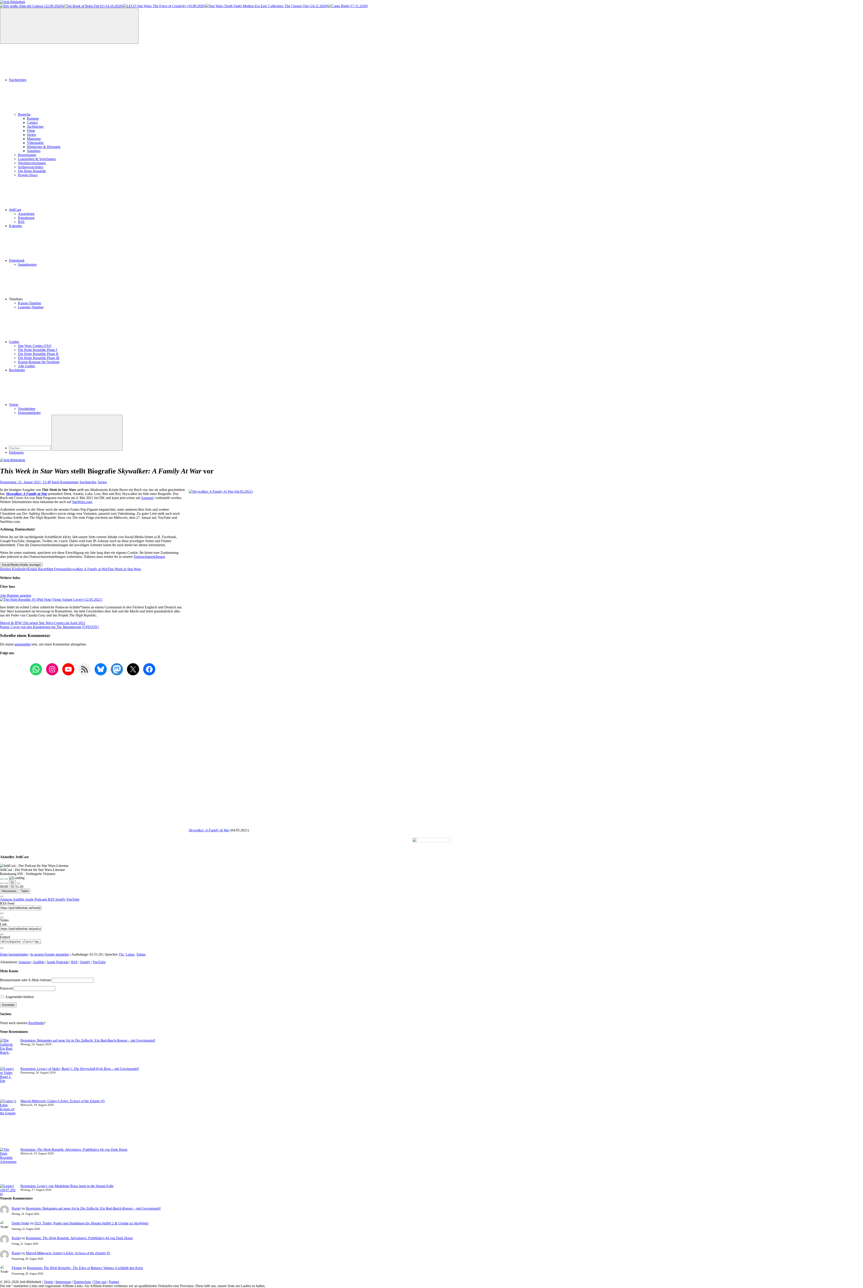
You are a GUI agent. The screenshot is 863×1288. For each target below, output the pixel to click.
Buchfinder (17, 370)
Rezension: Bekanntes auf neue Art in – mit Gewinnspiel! (87, 1040)
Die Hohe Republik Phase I (37, 350)
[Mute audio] (2, 883)
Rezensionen (27, 155)
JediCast (15, 210)
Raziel (16, 1208)
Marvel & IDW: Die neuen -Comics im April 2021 (42, 623)
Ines (55, 482)
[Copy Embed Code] (2, 948)
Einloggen (16, 452)
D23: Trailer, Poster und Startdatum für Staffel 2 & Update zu (91, 1223)
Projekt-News (28, 175)
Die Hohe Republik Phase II (38, 354)
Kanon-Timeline (29, 303)
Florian (17, 1268)
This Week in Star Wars (124, 569)
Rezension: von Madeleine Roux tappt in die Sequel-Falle (66, 1186)
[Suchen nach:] (30, 448)
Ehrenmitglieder (29, 413)
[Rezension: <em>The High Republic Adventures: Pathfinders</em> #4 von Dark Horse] (8, 1166)
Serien (31, 135)
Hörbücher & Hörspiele (43, 147)
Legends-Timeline (31, 307)
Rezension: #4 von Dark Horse (73, 1149)
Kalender (15, 226)
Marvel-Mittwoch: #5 (62, 1101)
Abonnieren (9, 891)
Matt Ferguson (57, 569)
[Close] (2, 896)
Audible (19, 899)
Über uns (100, 1282)
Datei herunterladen (14, 954)
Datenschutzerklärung (149, 557)
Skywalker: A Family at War (26, 494)
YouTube (72, 899)
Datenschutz (82, 1282)
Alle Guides (26, 366)
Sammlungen (27, 264)
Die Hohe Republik (32, 171)
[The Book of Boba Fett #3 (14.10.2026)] (92, 6)
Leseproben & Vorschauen (37, 159)
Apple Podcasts (36, 899)
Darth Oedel (20, 1223)
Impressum (63, 1282)
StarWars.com (82, 502)
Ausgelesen (26, 214)
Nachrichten (17, 80)
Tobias (141, 954)
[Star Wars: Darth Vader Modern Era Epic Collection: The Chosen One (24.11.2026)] (266, 6)
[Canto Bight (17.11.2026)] (348, 6)
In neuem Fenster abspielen (49, 954)
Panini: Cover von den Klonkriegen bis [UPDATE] (49, 627)
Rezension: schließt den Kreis (85, 1268)
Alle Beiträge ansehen (15, 595)
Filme (31, 131)
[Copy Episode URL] (2, 934)
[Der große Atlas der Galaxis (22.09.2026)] (31, 6)
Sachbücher (35, 126)
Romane (33, 118)
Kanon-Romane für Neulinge (39, 362)
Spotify (60, 899)
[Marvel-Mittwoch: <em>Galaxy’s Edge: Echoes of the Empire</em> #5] (8, 1123)
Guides (14, 342)
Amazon (147, 498)
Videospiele (35, 143)
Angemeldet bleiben (19, 997)
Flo (121, 954)
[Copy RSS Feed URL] (2, 913)
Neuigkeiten (26, 409)
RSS (21, 222)
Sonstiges (33, 151)
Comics (32, 122)
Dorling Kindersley (13, 569)
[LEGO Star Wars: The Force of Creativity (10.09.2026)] (164, 6)
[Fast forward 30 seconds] (18, 883)
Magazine (34, 139)
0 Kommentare (68, 482)
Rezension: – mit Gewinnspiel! (79, 1069)
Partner (114, 1282)
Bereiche (24, 114)
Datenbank (16, 260)
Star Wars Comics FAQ (34, 346)
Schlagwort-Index (30, 167)
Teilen (25, 891)
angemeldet (22, 644)
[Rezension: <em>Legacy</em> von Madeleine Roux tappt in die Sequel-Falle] (8, 1190)
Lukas (130, 954)
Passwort (6, 988)
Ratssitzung (26, 218)
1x (12, 882)
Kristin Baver (37, 569)
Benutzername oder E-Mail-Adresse (25, 980)
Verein (13, 405)
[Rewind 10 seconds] (6, 883)
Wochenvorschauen (32, 163)
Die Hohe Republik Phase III (38, 358)
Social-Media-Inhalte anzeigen (21, 564)
